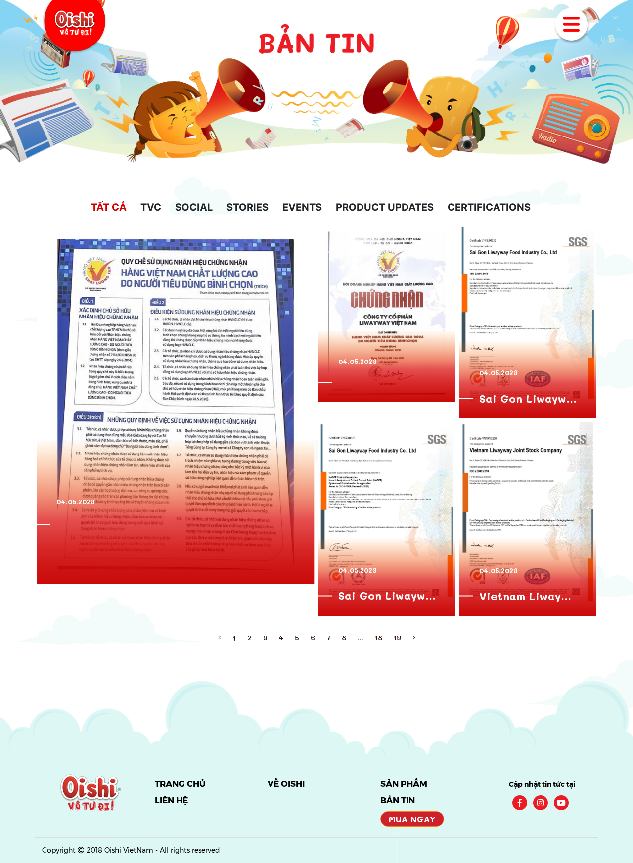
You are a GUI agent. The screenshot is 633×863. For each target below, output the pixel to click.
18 (378, 637)
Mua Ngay (412, 819)
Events (302, 207)
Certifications (489, 207)
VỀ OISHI (286, 784)
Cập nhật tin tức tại (542, 784)
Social (194, 207)
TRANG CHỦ (180, 784)
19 (397, 637)
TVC (150, 207)
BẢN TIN (397, 800)
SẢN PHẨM (403, 784)
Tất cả (109, 207)
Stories (247, 207)
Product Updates (385, 207)
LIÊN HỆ (171, 800)
